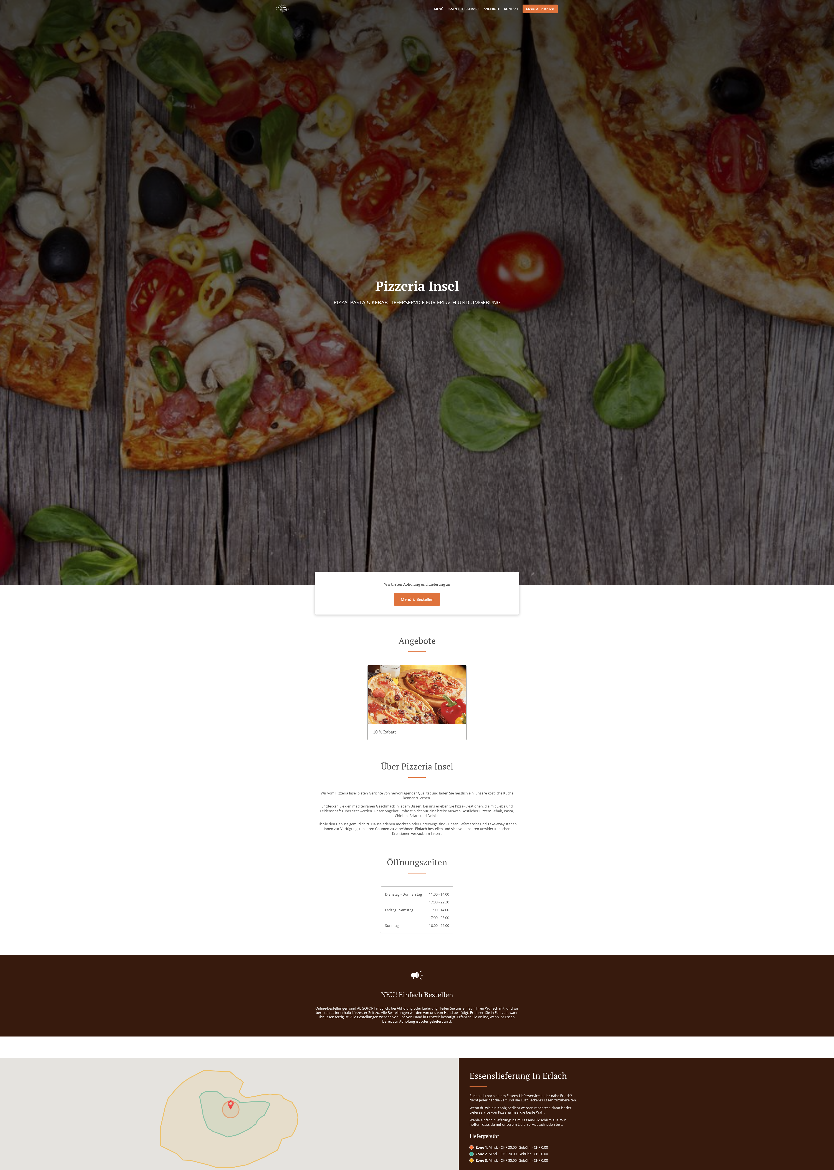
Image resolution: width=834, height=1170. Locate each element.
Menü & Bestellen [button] (540, 9)
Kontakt (511, 9)
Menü (438, 9)
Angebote (492, 9)
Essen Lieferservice (463, 9)
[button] (417, 702)
